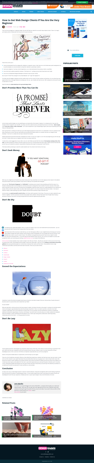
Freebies (31, 11)
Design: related (7, 257)
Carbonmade (6, 254)
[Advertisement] (77, 166)
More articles (17, 392)
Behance (5, 248)
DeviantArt (6, 250)
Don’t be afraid (5, 240)
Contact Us (41, 456)
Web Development (52, 11)
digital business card (28, 238)
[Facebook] (3, 235)
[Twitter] (3, 230)
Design (23, 11)
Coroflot (5, 261)
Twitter (29, 390)
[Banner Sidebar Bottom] (77, 145)
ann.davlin (9, 26)
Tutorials (63, 11)
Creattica (5, 252)
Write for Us (52, 456)
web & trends (40, 11)
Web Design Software (75, 11)
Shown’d (5, 259)
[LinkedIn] (3, 228)
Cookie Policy (35, 3)
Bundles (16, 11)
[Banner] (69, 5)
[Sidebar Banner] (77, 28)
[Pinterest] (3, 233)
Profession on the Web (8, 263)
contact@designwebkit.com (47, 454)
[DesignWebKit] (12, 6)
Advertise (47, 456)
